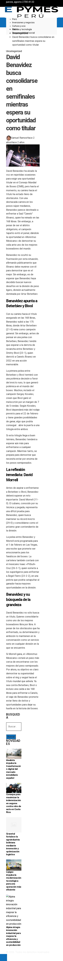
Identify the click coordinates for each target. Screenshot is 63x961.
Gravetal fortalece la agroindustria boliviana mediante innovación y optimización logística (13, 844)
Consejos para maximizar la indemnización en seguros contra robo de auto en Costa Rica (13, 803)
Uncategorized (14, 51)
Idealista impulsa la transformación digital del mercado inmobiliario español (13, 769)
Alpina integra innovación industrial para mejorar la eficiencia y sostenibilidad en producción (13, 936)
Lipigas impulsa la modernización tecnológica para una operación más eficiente (13, 881)
